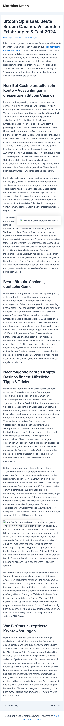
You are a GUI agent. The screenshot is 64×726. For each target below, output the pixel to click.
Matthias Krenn (16, 6)
